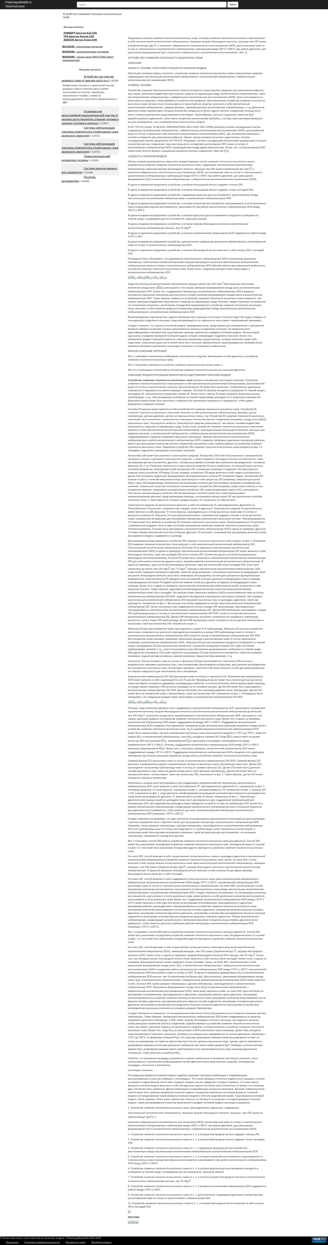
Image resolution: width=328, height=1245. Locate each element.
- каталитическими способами (85, 51)
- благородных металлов (82, 46)
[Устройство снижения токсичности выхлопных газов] (129, 1212)
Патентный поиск (15, 6)
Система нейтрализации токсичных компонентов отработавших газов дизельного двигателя (90, 131)
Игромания (12, 1242)
